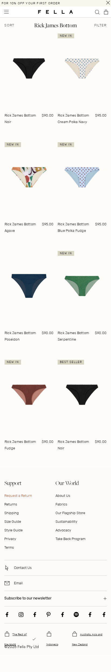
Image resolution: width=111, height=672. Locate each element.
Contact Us (23, 568)
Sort (9, 25)
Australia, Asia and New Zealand (87, 639)
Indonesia (52, 644)
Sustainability (66, 522)
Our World (67, 483)
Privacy (10, 539)
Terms (9, 547)
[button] (6, 11)
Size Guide (12, 522)
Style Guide (13, 530)
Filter (100, 25)
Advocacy (63, 530)
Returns (10, 504)
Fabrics (61, 504)
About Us (63, 496)
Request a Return (18, 496)
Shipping (11, 513)
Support (12, 483)
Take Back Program (70, 539)
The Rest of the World (15, 639)
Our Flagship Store (70, 513)
